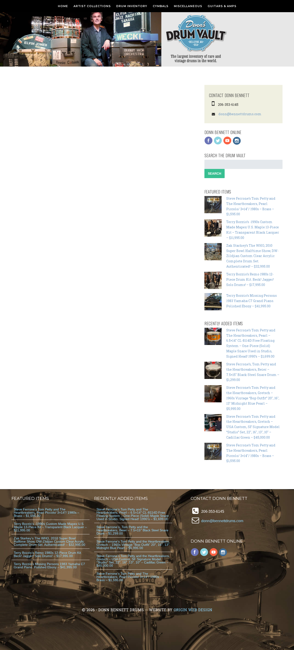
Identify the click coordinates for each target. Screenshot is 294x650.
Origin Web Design (193, 609)
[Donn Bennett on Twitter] (218, 143)
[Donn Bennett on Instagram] (237, 143)
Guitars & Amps (222, 6)
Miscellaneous (188, 6)
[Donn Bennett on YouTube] (227, 143)
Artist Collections (92, 6)
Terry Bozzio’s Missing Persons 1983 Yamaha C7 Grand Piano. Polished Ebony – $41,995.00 (251, 300)
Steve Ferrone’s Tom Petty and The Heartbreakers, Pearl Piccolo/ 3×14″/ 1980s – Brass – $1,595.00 (46, 512)
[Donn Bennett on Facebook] (208, 143)
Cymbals (160, 6)
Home (63, 6)
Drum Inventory (131, 6)
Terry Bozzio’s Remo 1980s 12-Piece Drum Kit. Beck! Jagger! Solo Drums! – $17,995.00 (250, 279)
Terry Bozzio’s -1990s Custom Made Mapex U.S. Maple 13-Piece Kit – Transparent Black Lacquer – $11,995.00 (50, 527)
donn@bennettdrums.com (239, 114)
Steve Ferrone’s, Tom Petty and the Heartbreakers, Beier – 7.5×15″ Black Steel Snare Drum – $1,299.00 (132, 530)
